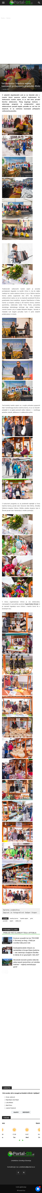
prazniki (5, 921)
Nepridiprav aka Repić (12, 1100)
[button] (3, 2)
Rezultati (26, 1112)
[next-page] (6, 972)
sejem (11, 921)
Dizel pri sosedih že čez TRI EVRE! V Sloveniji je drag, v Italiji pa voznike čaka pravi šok (26, 940)
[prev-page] (3, 972)
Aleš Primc (9, 1105)
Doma (3, 18)
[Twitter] (24, 1173)
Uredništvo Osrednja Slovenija (21, 1160)
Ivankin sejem (24, 918)
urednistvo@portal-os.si (27, 1167)
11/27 (8, 1135)
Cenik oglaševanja (21, 1187)
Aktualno (5, 943)
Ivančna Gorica (14, 918)
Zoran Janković (10, 1097)
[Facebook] (18, 1173)
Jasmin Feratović (11, 1108)
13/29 (21, 1135)
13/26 (33, 1135)
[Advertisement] (21, 41)
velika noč (18, 921)
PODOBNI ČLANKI (10, 930)
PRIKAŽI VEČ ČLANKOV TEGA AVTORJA (19, 933)
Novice (8, 18)
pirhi (31, 918)
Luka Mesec (9, 1102)
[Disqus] (21, 1004)
